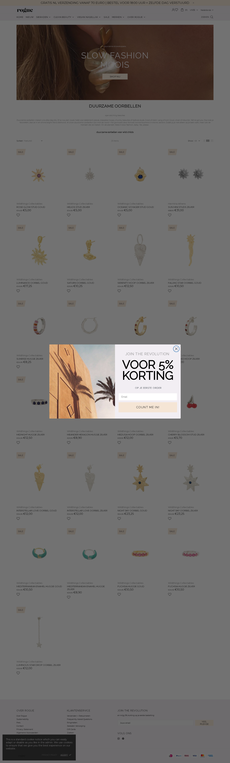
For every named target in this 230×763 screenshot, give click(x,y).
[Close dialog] (176, 349)
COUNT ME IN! (147, 407)
